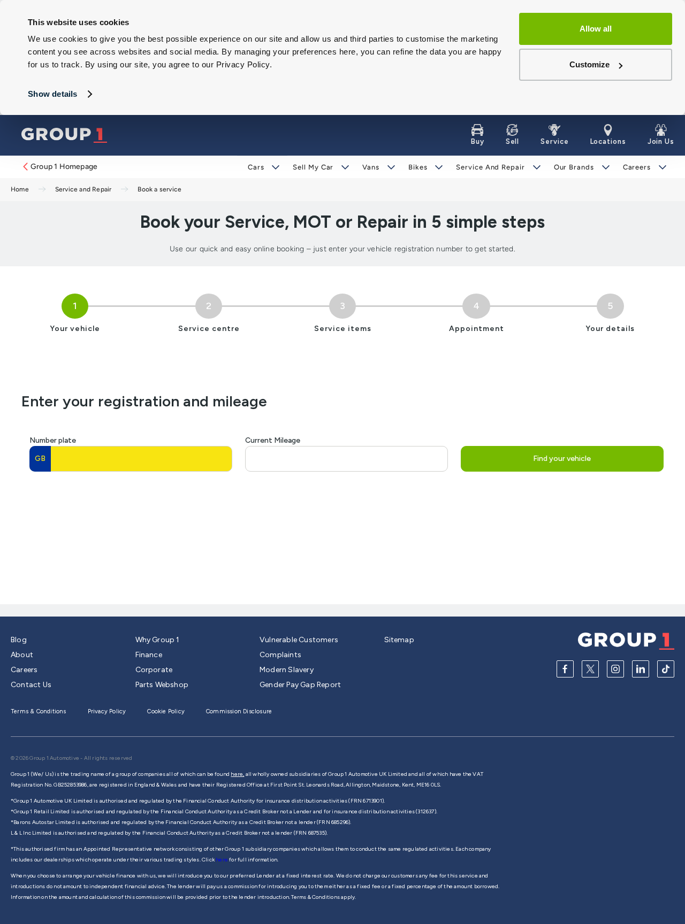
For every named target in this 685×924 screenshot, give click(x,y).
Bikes (418, 167)
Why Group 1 (157, 639)
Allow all (596, 28)
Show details (52, 93)
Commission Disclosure (239, 711)
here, (237, 774)
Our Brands (574, 167)
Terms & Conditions (38, 711)
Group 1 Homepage (64, 166)
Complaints (280, 654)
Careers (637, 167)
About (22, 654)
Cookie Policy (166, 711)
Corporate (154, 669)
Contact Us (31, 684)
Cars (256, 167)
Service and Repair (490, 167)
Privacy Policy (107, 711)
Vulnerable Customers (299, 639)
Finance (148, 654)
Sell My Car (313, 167)
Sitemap (399, 639)
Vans (370, 167)
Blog (19, 639)
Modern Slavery (287, 669)
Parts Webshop (162, 684)
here (222, 859)
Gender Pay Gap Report (300, 684)
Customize (589, 64)
